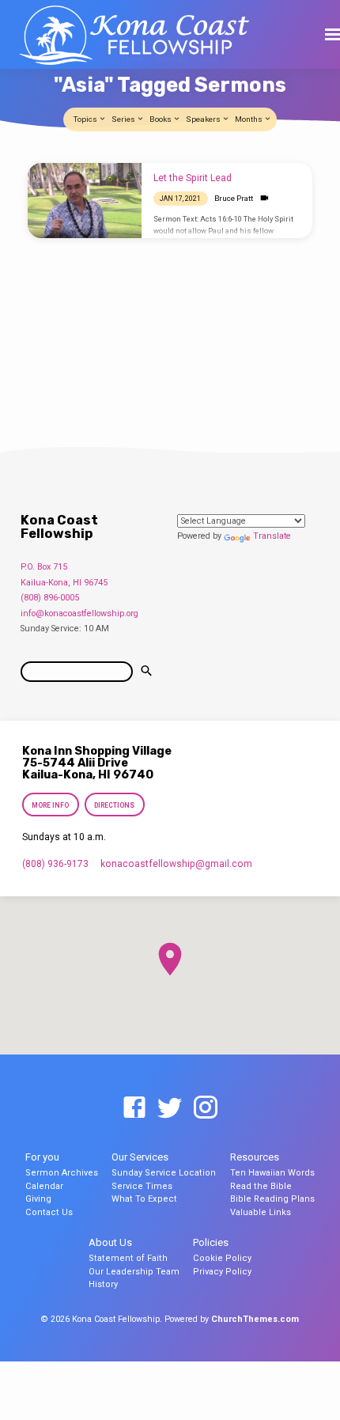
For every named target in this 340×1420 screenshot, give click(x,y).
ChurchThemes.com (255, 1319)
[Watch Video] (264, 198)
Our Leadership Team (134, 1272)
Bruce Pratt (233, 198)
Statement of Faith (128, 1258)
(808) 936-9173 (55, 863)
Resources (254, 1157)
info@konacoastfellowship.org (79, 613)
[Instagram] (205, 1108)
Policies (211, 1242)
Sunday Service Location (163, 1173)
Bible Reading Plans (272, 1199)
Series (124, 119)
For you (42, 1157)
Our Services (139, 1157)
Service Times (141, 1186)
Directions (115, 805)
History (103, 1284)
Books (161, 119)
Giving (38, 1199)
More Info (50, 805)
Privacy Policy (222, 1272)
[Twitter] (170, 1108)
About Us (110, 1242)
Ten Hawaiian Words (272, 1173)
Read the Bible (261, 1186)
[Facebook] (134, 1108)
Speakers (204, 119)
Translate (272, 536)
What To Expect (144, 1199)
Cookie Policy (222, 1258)
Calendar (44, 1186)
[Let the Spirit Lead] (85, 201)
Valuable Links (260, 1212)
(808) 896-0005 (50, 598)
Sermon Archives (61, 1173)
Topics (86, 119)
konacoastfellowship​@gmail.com (176, 863)
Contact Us (49, 1212)
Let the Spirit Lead (192, 178)
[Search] (146, 671)
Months (249, 119)
